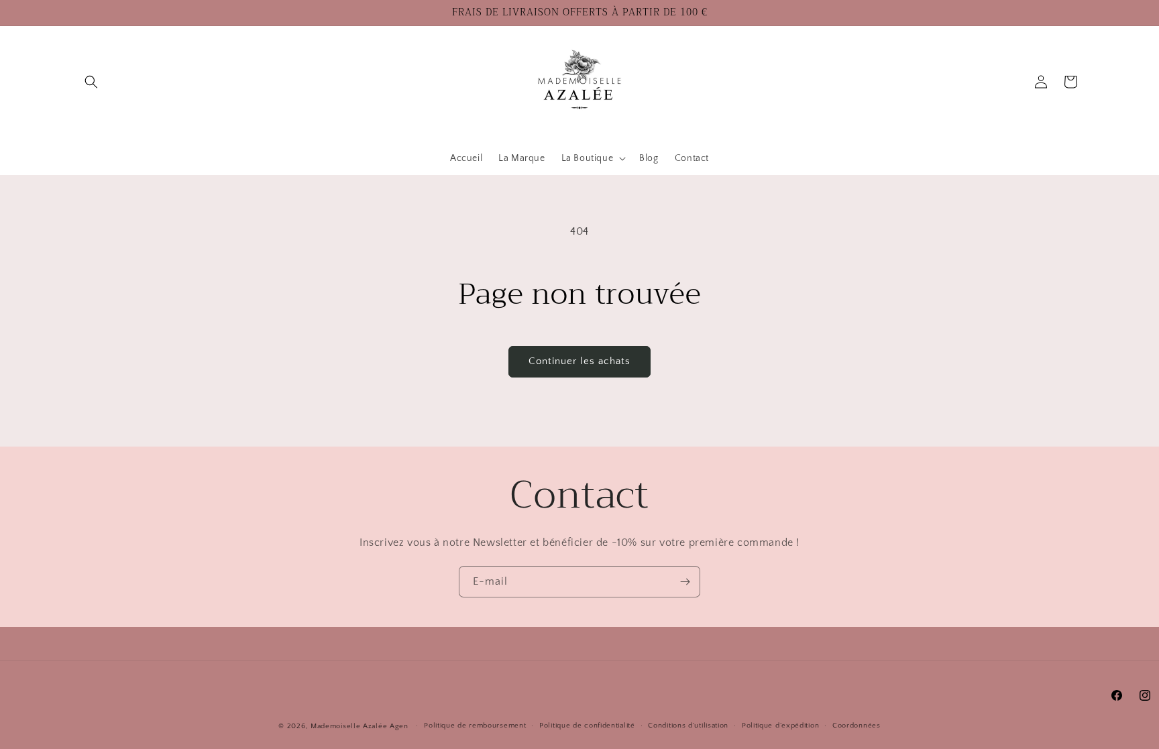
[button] (91, 82)
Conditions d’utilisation (688, 726)
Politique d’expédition (780, 726)
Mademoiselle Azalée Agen (359, 726)
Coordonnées (856, 726)
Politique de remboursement (475, 726)
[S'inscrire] (685, 581)
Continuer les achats (579, 361)
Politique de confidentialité (587, 726)
